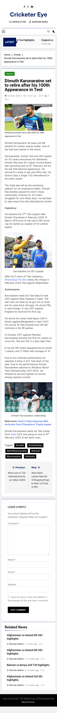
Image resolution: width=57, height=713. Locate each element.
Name (11, 559)
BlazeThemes (28, 702)
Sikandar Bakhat (14, 95)
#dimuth (35, 450)
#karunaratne (14, 456)
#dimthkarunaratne (17, 450)
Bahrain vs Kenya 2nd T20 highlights (28, 665)
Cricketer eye (28, 14)
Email (11, 572)
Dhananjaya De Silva (16, 279)
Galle (13, 434)
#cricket (20, 445)
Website (12, 584)
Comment (13, 523)
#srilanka (30, 456)
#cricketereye (35, 445)
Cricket (10, 73)
